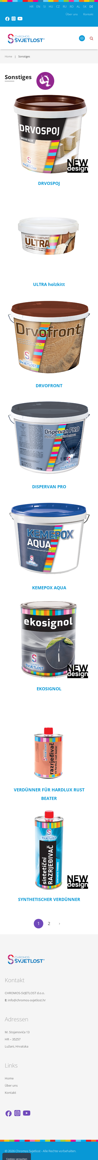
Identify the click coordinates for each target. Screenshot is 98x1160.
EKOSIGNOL (49, 689)
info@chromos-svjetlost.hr (27, 1000)
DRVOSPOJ (49, 183)
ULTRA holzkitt (49, 284)
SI (44, 7)
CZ (58, 7)
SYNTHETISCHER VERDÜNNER (49, 899)
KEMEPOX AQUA (49, 587)
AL (78, 7)
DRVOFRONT (49, 385)
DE (91, 7)
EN (38, 7)
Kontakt (88, 14)
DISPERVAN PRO (49, 486)
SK (84, 7)
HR (31, 7)
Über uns (72, 14)
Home (8, 56)
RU (65, 7)
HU (51, 7)
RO (72, 7)
